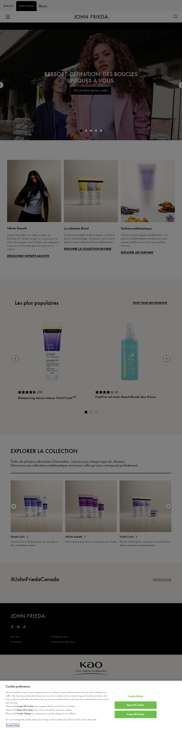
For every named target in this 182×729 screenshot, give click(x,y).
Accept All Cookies (135, 714)
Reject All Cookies (135, 705)
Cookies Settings (135, 696)
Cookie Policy (13, 725)
